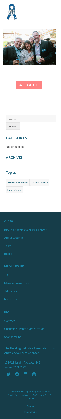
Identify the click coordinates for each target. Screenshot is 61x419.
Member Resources (16, 283)
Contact (9, 321)
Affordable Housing (17, 182)
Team (7, 246)
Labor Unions (14, 189)
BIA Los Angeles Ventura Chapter (25, 230)
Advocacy (10, 291)
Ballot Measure (40, 182)
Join (6, 275)
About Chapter (13, 238)
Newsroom (11, 299)
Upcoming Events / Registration (24, 329)
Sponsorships (12, 337)
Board (8, 253)
